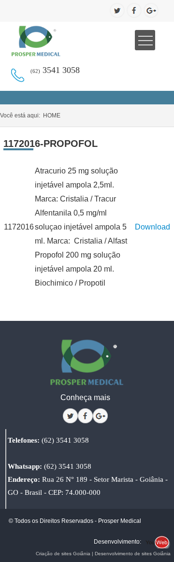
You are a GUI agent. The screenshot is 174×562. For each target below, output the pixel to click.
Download (152, 227)
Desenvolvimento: (117, 541)
